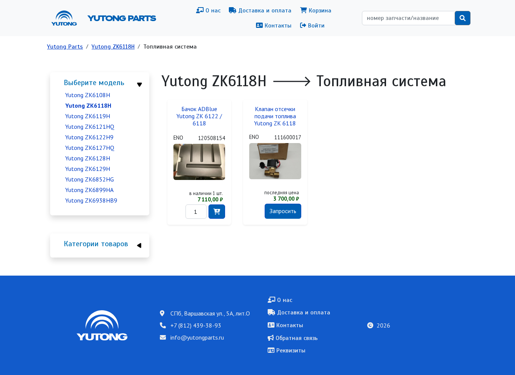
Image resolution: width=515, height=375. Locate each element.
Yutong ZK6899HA (89, 190)
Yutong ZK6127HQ (89, 147)
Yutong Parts (121, 18)
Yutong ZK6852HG (89, 179)
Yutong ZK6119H (87, 116)
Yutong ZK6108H (87, 95)
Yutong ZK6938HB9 (91, 200)
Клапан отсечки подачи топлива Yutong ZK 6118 (275, 116)
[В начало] (67, 18)
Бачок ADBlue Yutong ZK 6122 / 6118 (199, 116)
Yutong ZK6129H (87, 168)
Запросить (283, 211)
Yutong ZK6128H (87, 158)
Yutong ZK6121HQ (89, 126)
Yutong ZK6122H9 (89, 137)
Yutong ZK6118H (113, 46)
